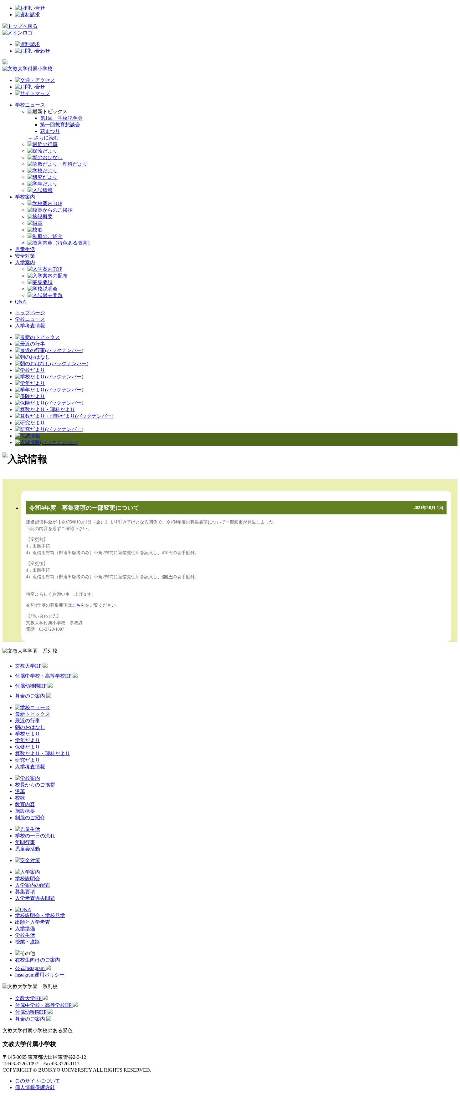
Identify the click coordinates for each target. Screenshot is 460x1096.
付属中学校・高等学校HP (44, 676)
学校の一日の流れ (35, 835)
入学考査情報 (30, 325)
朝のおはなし (30, 727)
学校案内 (25, 197)
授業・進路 (27, 941)
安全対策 (25, 256)
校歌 (20, 798)
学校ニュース (30, 105)
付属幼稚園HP (31, 686)
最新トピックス (32, 714)
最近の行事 (27, 720)
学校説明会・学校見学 (40, 915)
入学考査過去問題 (35, 898)
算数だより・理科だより (42, 753)
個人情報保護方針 (35, 1087)
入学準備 (25, 928)
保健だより (27, 747)
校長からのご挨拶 (35, 784)
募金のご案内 (30, 696)
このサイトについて (37, 1080)
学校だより (27, 733)
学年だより (27, 740)
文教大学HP (29, 666)
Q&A (20, 301)
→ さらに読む (43, 137)
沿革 (20, 791)
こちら (78, 605)
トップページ (30, 312)
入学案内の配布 (32, 885)
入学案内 (25, 262)
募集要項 (25, 891)
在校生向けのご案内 (37, 959)
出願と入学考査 (32, 922)
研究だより (27, 760)
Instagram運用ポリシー (39, 974)
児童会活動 (27, 848)
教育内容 (25, 804)
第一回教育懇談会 (60, 124)
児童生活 (25, 249)
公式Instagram (30, 968)
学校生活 (25, 935)
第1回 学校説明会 (61, 118)
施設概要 (25, 811)
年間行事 (25, 842)
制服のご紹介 (30, 817)
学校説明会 (27, 878)
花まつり (50, 131)
